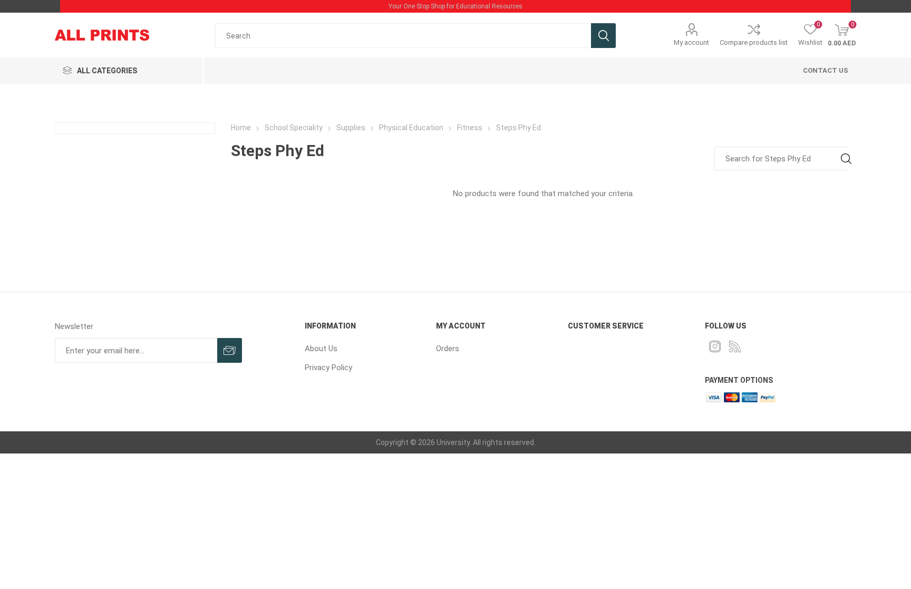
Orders (447, 348)
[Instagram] (714, 346)
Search (603, 35)
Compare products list (754, 42)
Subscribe (229, 350)
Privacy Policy (328, 367)
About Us (321, 348)
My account (691, 42)
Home (241, 127)
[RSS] (734, 346)
